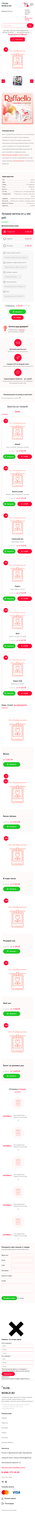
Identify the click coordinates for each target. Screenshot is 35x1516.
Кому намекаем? (7, 1343)
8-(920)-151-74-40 (29, 18)
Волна (6, 754)
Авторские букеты (23, 33)
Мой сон (7, 1003)
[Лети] (17, 619)
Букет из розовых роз (13, 1065)
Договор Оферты (7, 1442)
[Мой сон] (17, 978)
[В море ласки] (17, 853)
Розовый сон (9, 941)
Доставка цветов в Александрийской (15, 31)
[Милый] (17, 430)
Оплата (4, 1433)
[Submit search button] (30, 25)
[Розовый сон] (17, 916)
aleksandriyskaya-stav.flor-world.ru (18, 1405)
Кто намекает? (6, 1356)
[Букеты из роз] (17, 477)
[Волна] (17, 729)
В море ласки (9, 878)
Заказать (10, 456)
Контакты (5, 1438)
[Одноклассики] (6, 1482)
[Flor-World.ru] (8, 4)
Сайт (3, 1265)
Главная (4, 1418)
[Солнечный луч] (17, 525)
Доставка (5, 1428)
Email (3, 1260)
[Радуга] (17, 572)
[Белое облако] (17, 791)
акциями (21, 330)
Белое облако (9, 816)
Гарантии (5, 1423)
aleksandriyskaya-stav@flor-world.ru (13, 1467)
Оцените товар (7, 1276)
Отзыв (4, 1281)
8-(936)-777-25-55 (10, 1472)
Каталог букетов (8, 33)
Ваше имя (5, 1255)
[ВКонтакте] (3, 1482)
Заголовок (5, 1271)
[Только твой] (17, 667)
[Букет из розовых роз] (17, 1040)
